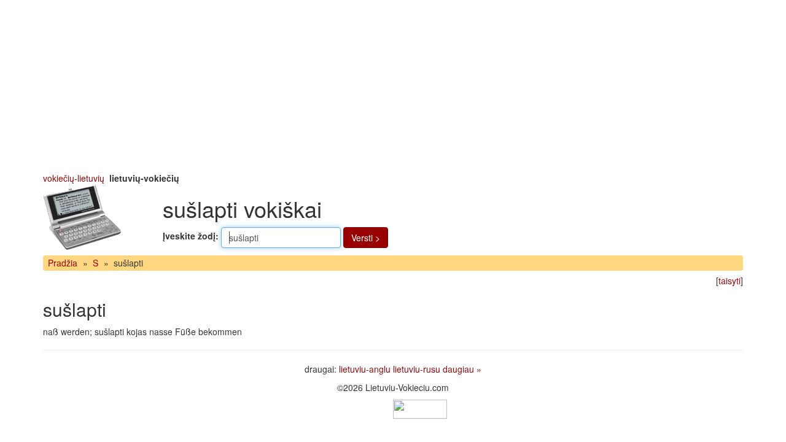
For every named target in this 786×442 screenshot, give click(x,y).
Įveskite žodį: (191, 236)
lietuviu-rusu (416, 369)
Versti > (365, 237)
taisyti (729, 280)
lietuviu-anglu (365, 369)
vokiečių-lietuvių (73, 178)
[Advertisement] (393, 86)
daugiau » (462, 369)
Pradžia (62, 263)
